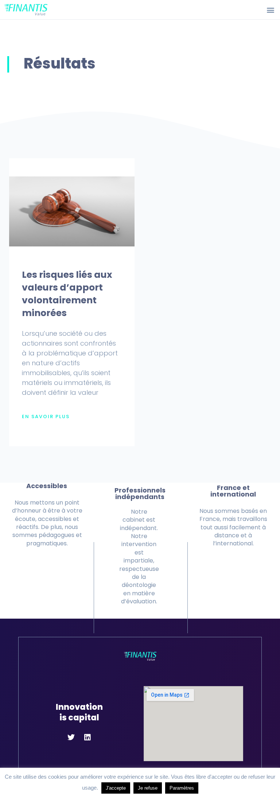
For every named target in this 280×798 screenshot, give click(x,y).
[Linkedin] (87, 737)
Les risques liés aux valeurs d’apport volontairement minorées (67, 293)
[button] (270, 10)
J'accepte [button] (116, 788)
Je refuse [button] (148, 788)
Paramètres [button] (182, 788)
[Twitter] (71, 737)
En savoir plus (46, 416)
